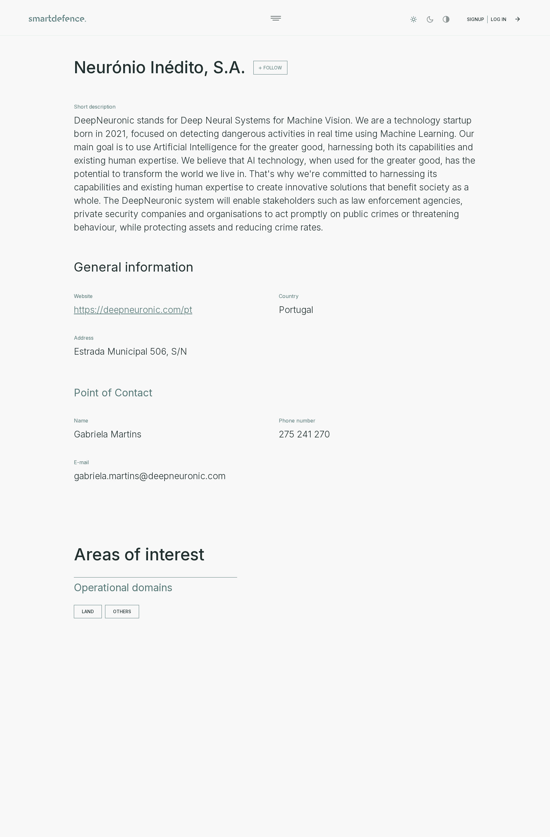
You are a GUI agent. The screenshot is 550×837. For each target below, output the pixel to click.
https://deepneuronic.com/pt (133, 309)
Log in (499, 19)
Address (84, 338)
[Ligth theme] (413, 19)
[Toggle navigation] (276, 18)
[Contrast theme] (446, 19)
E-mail (81, 462)
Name (81, 420)
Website (83, 296)
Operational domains (123, 587)
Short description (95, 106)
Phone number (297, 420)
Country (289, 296)
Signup (475, 19)
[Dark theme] (430, 19)
